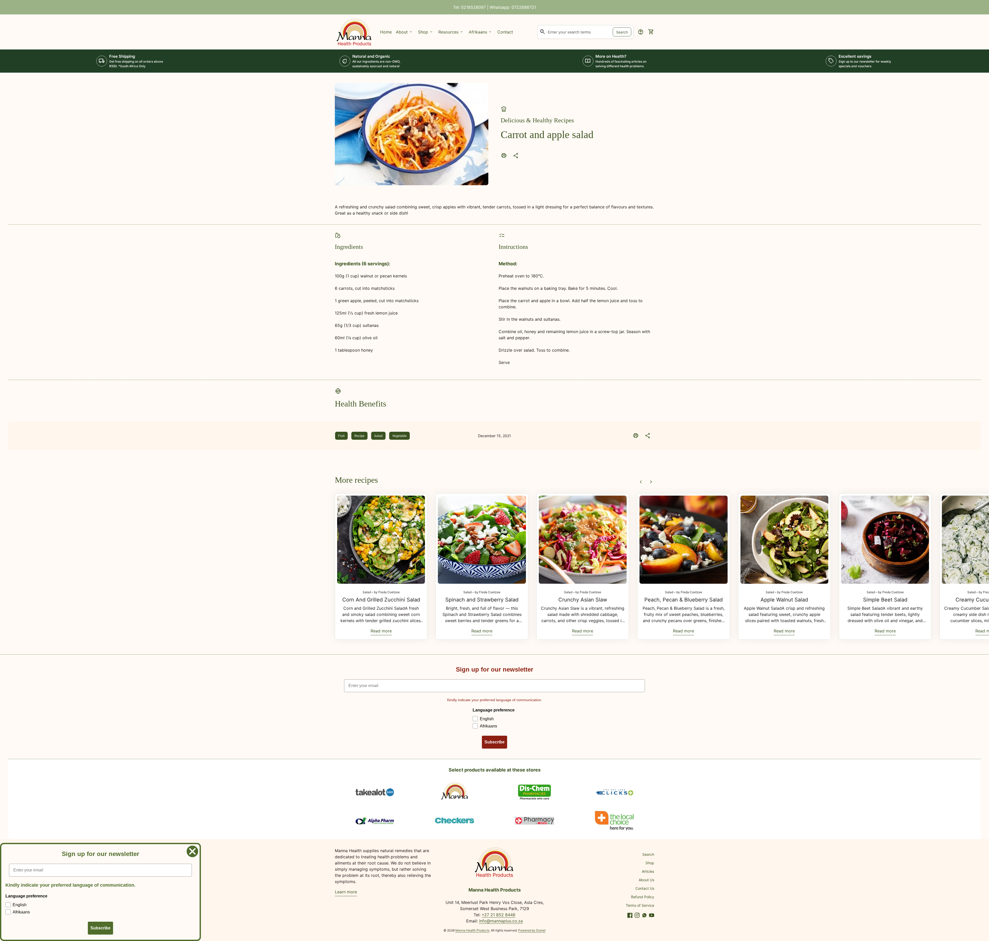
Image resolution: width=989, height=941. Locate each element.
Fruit (341, 436)
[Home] (354, 31)
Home (386, 32)
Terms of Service (640, 905)
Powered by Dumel (531, 930)
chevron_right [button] (651, 482)
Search (622, 32)
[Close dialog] (192, 851)
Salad (378, 436)
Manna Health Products (472, 930)
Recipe (359, 436)
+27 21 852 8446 (498, 914)
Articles (648, 871)
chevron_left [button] (641, 482)
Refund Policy (642, 897)
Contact (505, 32)
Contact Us (644, 888)
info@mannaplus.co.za (501, 920)
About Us (646, 880)
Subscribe (494, 742)
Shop (649, 863)
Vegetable (399, 436)
